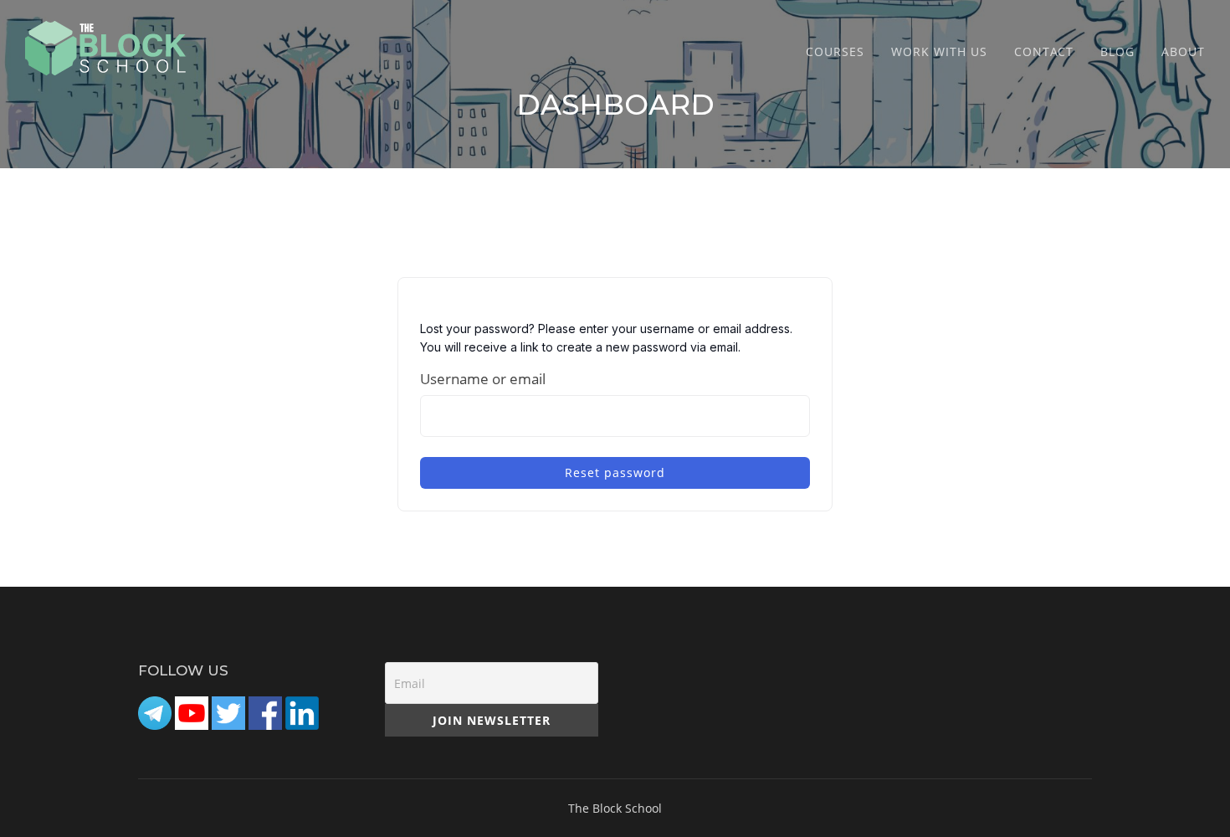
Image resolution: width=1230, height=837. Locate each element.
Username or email (483, 378)
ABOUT (1183, 51)
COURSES (835, 51)
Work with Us (939, 51)
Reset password (615, 472)
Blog (1117, 51)
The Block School (615, 808)
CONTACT (1044, 51)
